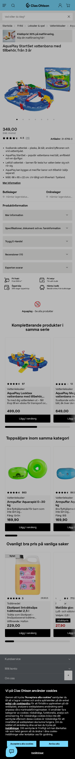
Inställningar (37, 753)
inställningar (12, 728)
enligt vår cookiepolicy (18, 703)
